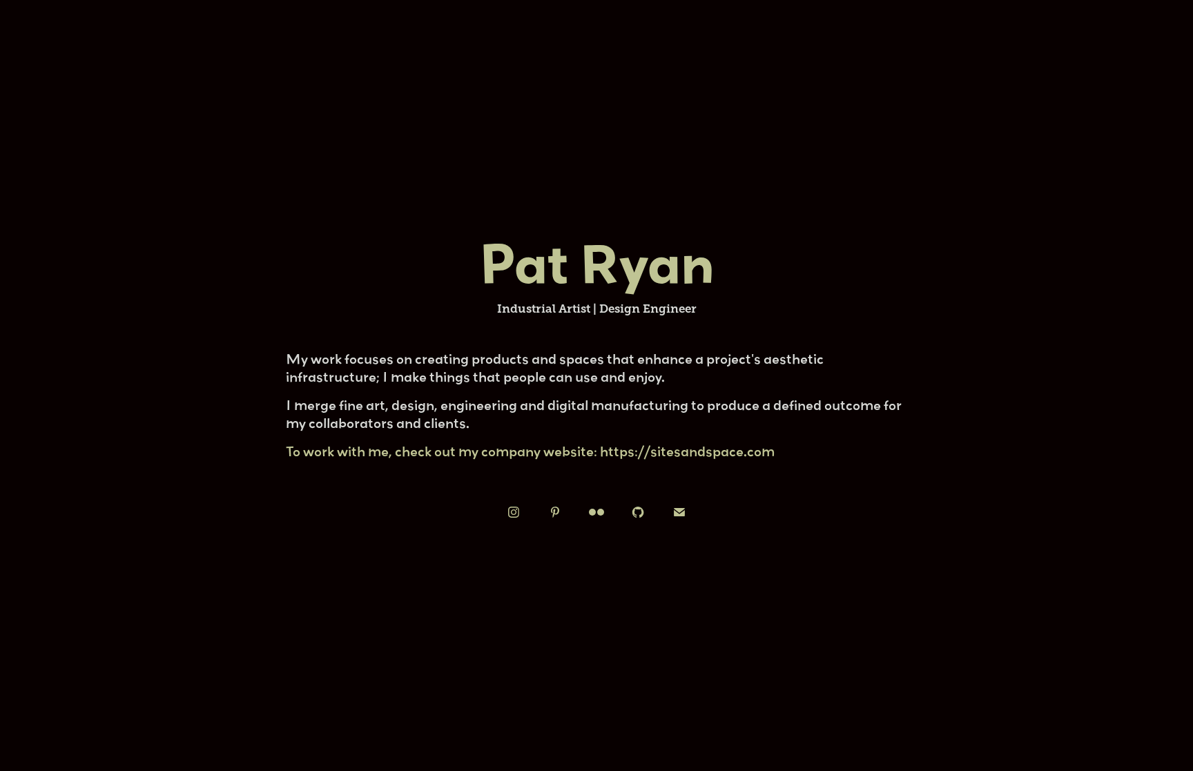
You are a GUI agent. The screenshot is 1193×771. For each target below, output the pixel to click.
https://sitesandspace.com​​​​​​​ (687, 451)
